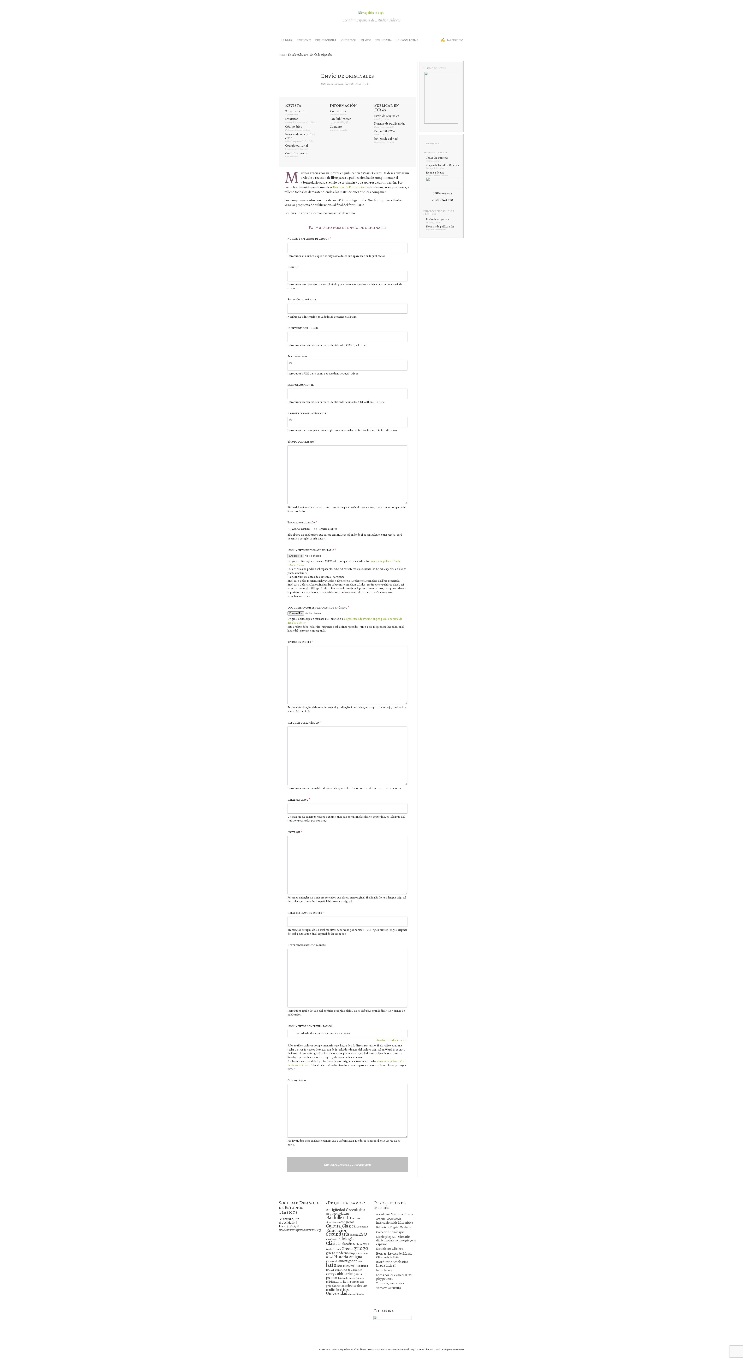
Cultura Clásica (341, 1226)
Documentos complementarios (310, 1026)
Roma (347, 1281)
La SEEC (287, 40)
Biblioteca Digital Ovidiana (394, 1227)
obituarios (345, 1273)
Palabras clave (299, 800)
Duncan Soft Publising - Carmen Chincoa (412, 1349)
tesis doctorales (351, 1285)
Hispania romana (358, 1253)
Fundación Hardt (333, 1249)
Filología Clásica (340, 1240)
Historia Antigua (348, 1256)
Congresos (348, 40)
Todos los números (437, 158)
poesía (358, 1274)
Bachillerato (338, 1217)
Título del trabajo (302, 442)
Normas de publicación (389, 123)
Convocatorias (406, 40)
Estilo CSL (384, 131)
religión (330, 1282)
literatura (361, 1265)
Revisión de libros (328, 528)
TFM (365, 1285)
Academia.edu (297, 356)
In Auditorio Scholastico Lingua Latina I (392, 1264)
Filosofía (346, 1244)
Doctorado (362, 1226)
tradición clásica (337, 1289)
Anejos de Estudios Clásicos (442, 165)
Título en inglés (300, 642)
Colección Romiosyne (390, 1232)
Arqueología (335, 1213)
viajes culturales (356, 1294)
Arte (346, 1214)
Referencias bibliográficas (307, 945)
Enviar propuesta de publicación (347, 1165)
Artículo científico (301, 528)
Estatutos (291, 119)
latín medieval (345, 1266)
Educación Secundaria (337, 1232)
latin (360, 1261)
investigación (348, 1261)
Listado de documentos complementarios (323, 1033)
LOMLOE (330, 1269)
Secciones (304, 40)
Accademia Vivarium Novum (394, 1214)
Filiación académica (302, 299)
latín (331, 1265)
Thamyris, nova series (390, 1283)
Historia (330, 1257)
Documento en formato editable (312, 550)
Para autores (338, 111)
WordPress (458, 1349)
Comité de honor (296, 153)
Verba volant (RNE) (388, 1288)
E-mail (293, 267)
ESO (362, 1234)
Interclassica (384, 1270)
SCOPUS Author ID (301, 385)
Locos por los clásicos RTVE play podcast (394, 1277)
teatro (354, 1281)
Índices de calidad (386, 139)
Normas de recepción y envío (300, 136)
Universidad (336, 1293)
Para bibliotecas (340, 119)
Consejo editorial (296, 146)
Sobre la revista (295, 111)
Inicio (282, 55)
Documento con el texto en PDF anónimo (318, 607)
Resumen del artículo (304, 723)
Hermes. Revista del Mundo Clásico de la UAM (394, 1255)
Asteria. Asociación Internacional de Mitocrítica (394, 1221)
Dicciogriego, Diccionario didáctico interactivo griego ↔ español (396, 1240)
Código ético (293, 127)
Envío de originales (386, 116)
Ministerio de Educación (348, 1270)
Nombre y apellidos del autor (309, 239)
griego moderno (337, 1253)
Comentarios (297, 1080)
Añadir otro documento (391, 1040)
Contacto (336, 127)
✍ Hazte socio (452, 40)
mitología (331, 1274)
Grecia (347, 1248)
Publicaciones (325, 40)
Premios (365, 40)
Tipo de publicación (303, 522)
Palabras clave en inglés (306, 913)
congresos (347, 1222)
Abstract (295, 832)
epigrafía (354, 1234)
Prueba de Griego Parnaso (351, 1278)
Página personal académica (307, 413)
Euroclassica (331, 1239)
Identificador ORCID (303, 328)
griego (360, 1248)
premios (331, 1277)
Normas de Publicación (349, 187)
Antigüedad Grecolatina (345, 1209)
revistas (338, 1282)
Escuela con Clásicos (389, 1249)
